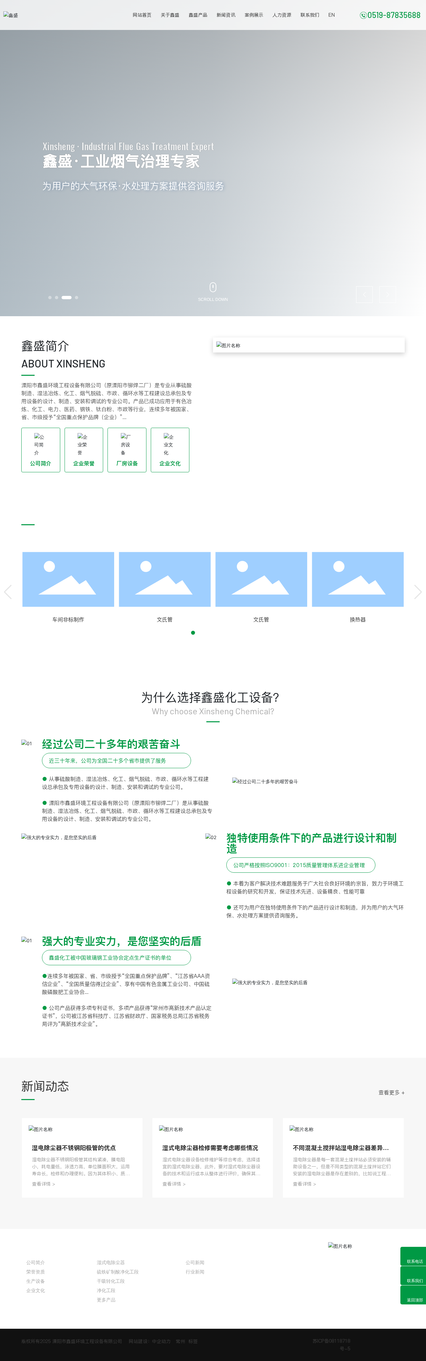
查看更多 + (391, 516)
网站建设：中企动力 (150, 1341)
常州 (180, 1341)
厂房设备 (127, 463)
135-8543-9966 (285, 1259)
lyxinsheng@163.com (293, 1291)
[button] (50, 297)
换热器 (224, 619)
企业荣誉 (84, 463)
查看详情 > (43, 1184)
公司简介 (40, 463)
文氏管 (31, 619)
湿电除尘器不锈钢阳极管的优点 (74, 1148)
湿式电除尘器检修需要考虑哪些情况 (210, 1148)
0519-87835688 (394, 15)
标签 (193, 1341)
